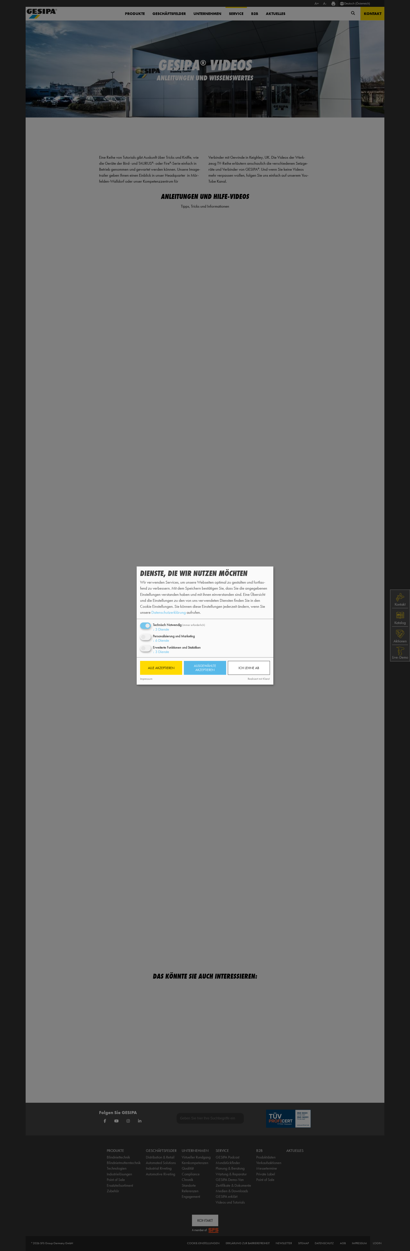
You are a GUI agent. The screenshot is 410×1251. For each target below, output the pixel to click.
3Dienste (161, 629)
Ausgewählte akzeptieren (205, 668)
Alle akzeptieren (161, 668)
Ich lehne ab (249, 668)
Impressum (146, 679)
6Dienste (161, 640)
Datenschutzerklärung (168, 612)
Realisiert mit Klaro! (259, 679)
